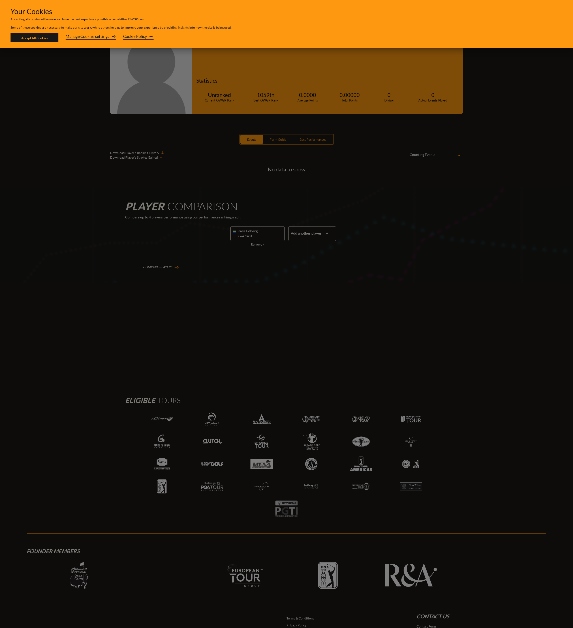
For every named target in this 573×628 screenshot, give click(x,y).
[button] (91, 37)
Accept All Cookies (34, 38)
